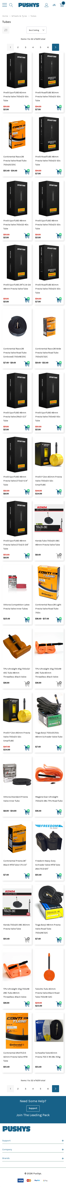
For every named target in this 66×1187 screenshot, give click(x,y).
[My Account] (47, 5)
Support (33, 1108)
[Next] (55, 47)
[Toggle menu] (4, 5)
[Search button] (11, 5)
